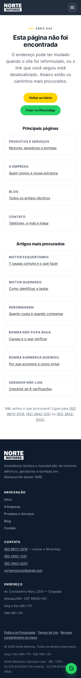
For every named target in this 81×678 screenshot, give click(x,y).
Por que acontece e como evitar (34, 364)
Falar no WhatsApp (40, 110)
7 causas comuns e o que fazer (33, 263)
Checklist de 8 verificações (30, 389)
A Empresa (12, 507)
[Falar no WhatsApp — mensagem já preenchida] (71, 668)
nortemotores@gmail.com (23, 570)
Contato (10, 528)
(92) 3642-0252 (16, 563)
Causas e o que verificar (28, 339)
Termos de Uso (48, 632)
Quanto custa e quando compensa (36, 314)
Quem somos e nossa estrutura (33, 173)
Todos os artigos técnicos (29, 198)
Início (8, 499)
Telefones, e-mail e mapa (28, 223)
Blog (7, 521)
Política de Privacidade (19, 632)
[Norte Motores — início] (13, 7)
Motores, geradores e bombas (32, 148)
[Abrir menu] (72, 7)
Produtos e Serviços (19, 514)
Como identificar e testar (28, 288)
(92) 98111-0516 (15, 549)
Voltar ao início (40, 98)
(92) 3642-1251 (38, 414)
